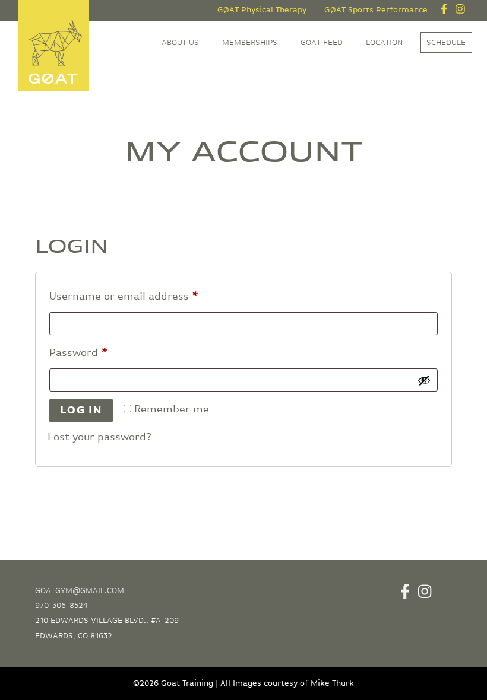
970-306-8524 (61, 606)
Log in (81, 410)
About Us (180, 43)
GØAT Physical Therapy (261, 10)
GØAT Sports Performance (376, 10)
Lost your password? (99, 437)
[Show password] (424, 380)
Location (384, 43)
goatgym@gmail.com (79, 591)
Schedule (446, 43)
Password (100, 352)
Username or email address (146, 296)
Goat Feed (322, 43)
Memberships (249, 43)
